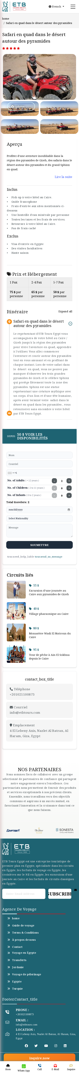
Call (39, 1069)
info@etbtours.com (26, 1024)
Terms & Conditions (25, 932)
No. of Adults (23, 480)
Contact (17, 946)
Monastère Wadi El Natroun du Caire (50, 635)
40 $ (36, 609)
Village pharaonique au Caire (49, 614)
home (5, 18)
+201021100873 (25, 1014)
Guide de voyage (23, 925)
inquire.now (39, 1058)
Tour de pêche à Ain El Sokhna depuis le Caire (49, 656)
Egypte (16, 981)
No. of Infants (24, 495)
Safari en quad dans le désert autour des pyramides (38, 323)
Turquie (17, 988)
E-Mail (55, 1069)
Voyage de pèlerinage (26, 974)
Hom (8, 1069)
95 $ (36, 650)
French (56, 6)
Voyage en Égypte (24, 952)
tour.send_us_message (48, 556)
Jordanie (18, 967)
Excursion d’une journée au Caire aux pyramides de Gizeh (49, 592)
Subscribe (59, 894)
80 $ (36, 628)
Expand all (65, 311)
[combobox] (10, 472)
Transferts (19, 960)
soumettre (39, 545)
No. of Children (25, 487)
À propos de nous (24, 939)
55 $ (36, 585)
